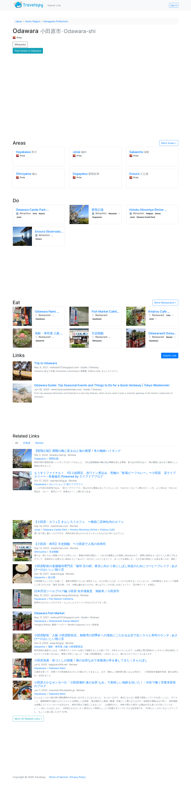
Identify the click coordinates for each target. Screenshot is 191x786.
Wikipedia (20, 44)
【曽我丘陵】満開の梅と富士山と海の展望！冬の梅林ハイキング (77, 451)
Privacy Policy (78, 777)
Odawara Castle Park (55, 529)
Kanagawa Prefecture (56, 21)
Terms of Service (58, 777)
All (16, 442)
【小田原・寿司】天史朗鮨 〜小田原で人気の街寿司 (70, 544)
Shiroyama (40, 551)
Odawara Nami (57, 668)
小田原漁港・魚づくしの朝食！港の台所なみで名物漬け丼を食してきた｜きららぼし (91, 660)
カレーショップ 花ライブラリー (66, 484)
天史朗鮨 (53, 551)
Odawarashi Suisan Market (64, 620)
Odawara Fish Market (49, 613)
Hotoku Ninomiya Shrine (83, 529)
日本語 (26, 442)
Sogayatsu (40, 458)
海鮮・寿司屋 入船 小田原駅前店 (65, 646)
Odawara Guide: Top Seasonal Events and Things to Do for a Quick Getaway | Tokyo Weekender (102, 385)
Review (39, 442)
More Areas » (168, 142)
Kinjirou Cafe (107, 529)
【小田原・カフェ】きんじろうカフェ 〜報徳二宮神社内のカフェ (79, 522)
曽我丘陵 (53, 458)
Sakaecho (39, 577)
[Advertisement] (95, 112)
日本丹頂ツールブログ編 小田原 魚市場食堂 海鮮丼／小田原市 (76, 591)
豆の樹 (51, 577)
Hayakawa (40, 484)
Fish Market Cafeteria (61, 598)
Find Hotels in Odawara (28, 50)
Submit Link (54, 5)
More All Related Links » (28, 718)
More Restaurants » (165, 302)
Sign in (173, 5)
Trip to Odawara (45, 363)
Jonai (37, 529)
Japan (18, 21)
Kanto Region (32, 21)
